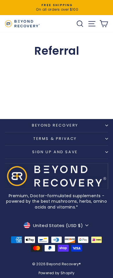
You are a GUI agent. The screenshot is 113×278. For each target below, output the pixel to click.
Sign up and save (55, 152)
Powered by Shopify (57, 272)
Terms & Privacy (55, 138)
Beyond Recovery (55, 125)
